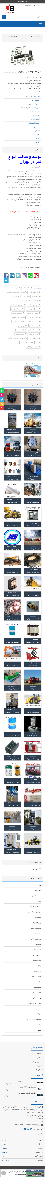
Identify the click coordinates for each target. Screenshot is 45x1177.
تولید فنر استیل (17, 313)
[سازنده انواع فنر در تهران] (22, 56)
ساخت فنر (35, 296)
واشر (37, 343)
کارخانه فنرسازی (19, 330)
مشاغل (39, 1058)
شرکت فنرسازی (33, 330)
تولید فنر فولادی (16, 309)
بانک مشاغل (27, 288)
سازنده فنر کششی (33, 347)
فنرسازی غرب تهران (32, 309)
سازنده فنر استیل (33, 317)
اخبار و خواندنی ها (35, 1062)
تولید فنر (36, 301)
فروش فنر (24, 296)
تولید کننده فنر (23, 301)
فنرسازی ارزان (34, 338)
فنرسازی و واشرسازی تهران (16, 292)
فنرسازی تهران (34, 292)
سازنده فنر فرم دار (32, 322)
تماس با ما (38, 1070)
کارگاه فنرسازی (34, 334)
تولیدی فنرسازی (19, 334)
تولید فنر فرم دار (17, 317)
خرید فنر (14, 296)
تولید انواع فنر (34, 326)
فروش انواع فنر (17, 322)
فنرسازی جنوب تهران (17, 305)
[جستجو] (4, 17)
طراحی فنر (21, 326)
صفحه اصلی (37, 1054)
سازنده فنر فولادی (33, 313)
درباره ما (38, 1066)
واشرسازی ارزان (19, 338)
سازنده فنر (15, 288)
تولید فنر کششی (25, 343)
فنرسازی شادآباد (33, 305)
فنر (9, 338)
